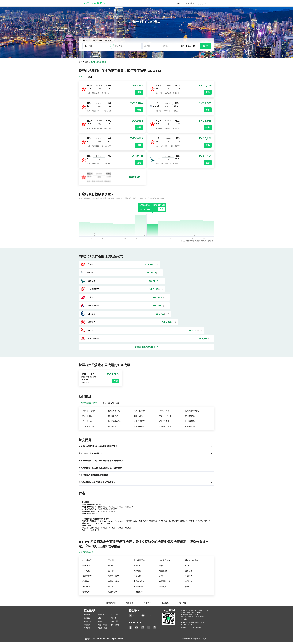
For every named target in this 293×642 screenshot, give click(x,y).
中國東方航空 (113, 581)
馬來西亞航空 (113, 576)
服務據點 (165, 603)
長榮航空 (112, 507)
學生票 (111, 560)
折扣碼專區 (87, 560)
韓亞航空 (163, 571)
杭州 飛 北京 (87, 416)
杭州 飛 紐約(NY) (114, 421)
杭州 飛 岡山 (190, 416)
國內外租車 (115, 625)
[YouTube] (136, 627)
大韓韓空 (137, 571)
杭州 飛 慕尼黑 (140, 421)
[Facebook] (130, 627)
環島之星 (114, 621)
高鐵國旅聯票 (102, 628)
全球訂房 (114, 614)
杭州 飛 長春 (139, 416)
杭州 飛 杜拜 (190, 426)
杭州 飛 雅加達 (165, 416)
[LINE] (155, 627)
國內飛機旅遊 (102, 625)
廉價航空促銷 (164, 560)
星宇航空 (137, 565)
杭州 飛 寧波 (190, 421)
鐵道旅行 (87, 625)
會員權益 (129, 603)
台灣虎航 (137, 576)
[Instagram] (142, 627)
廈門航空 (188, 581)
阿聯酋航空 (138, 586)
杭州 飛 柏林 (87, 421)
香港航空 (128, 507)
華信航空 (163, 565)
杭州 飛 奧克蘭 (88, 426)
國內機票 (101, 614)
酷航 (161, 576)
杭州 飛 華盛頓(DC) (90, 410)
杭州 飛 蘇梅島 (140, 410)
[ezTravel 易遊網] (94, 3)
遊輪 (99, 618)
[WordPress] (149, 627)
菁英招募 (183, 603)
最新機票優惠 (139, 560)
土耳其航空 (163, 586)
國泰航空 (104, 507)
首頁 (80, 62)
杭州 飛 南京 (164, 410)
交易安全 (206, 639)
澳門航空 (86, 586)
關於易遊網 (111, 603)
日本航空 (86, 571)
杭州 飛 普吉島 (114, 410)
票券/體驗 (87, 621)
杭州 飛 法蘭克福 (192, 410)
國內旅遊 (101, 621)
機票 (87, 62)
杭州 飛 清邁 (113, 416)
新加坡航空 (87, 576)
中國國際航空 (164, 581)
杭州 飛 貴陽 (139, 426)
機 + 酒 (113, 618)
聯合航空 (188, 586)
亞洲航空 (188, 576)
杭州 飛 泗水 (164, 421)
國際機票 (87, 614)
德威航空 (86, 581)
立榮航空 (188, 565)
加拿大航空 (112, 592)
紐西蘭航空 (138, 592)
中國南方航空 (139, 581)
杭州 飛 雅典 (113, 426)
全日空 (111, 571)
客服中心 (180, 3)
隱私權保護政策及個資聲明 (190, 639)
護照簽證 (87, 628)
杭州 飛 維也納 (165, 426)
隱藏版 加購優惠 (191, 560)
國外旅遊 (87, 618)
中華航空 (120, 507)
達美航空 (86, 592)
